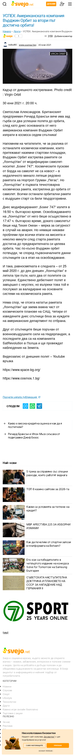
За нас (6, 722)
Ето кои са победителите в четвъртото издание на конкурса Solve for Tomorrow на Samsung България (47, 565)
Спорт (6, 694)
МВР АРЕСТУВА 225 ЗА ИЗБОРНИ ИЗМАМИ (48, 526)
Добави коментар (63, 36)
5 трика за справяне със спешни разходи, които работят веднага (47, 473)
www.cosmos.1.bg (27, 44)
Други (17, 31)
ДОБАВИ (51, 4)
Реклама (7, 725)
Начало (7, 31)
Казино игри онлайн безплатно (20, 709)
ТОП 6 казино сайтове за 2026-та (47, 489)
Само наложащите (34, 745)
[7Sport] (37, 611)
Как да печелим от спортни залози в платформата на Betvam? (48, 543)
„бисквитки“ (49, 736)
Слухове (7, 690)
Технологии (9, 701)
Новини (7, 686)
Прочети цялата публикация (20, 397)
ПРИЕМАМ (58, 745)
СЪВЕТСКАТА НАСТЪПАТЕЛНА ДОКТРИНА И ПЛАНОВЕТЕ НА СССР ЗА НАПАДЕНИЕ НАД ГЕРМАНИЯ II (46, 583)
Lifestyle (7, 697)
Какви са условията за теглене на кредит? (47, 508)
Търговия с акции (13, 713)
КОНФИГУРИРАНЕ (45, 751)
